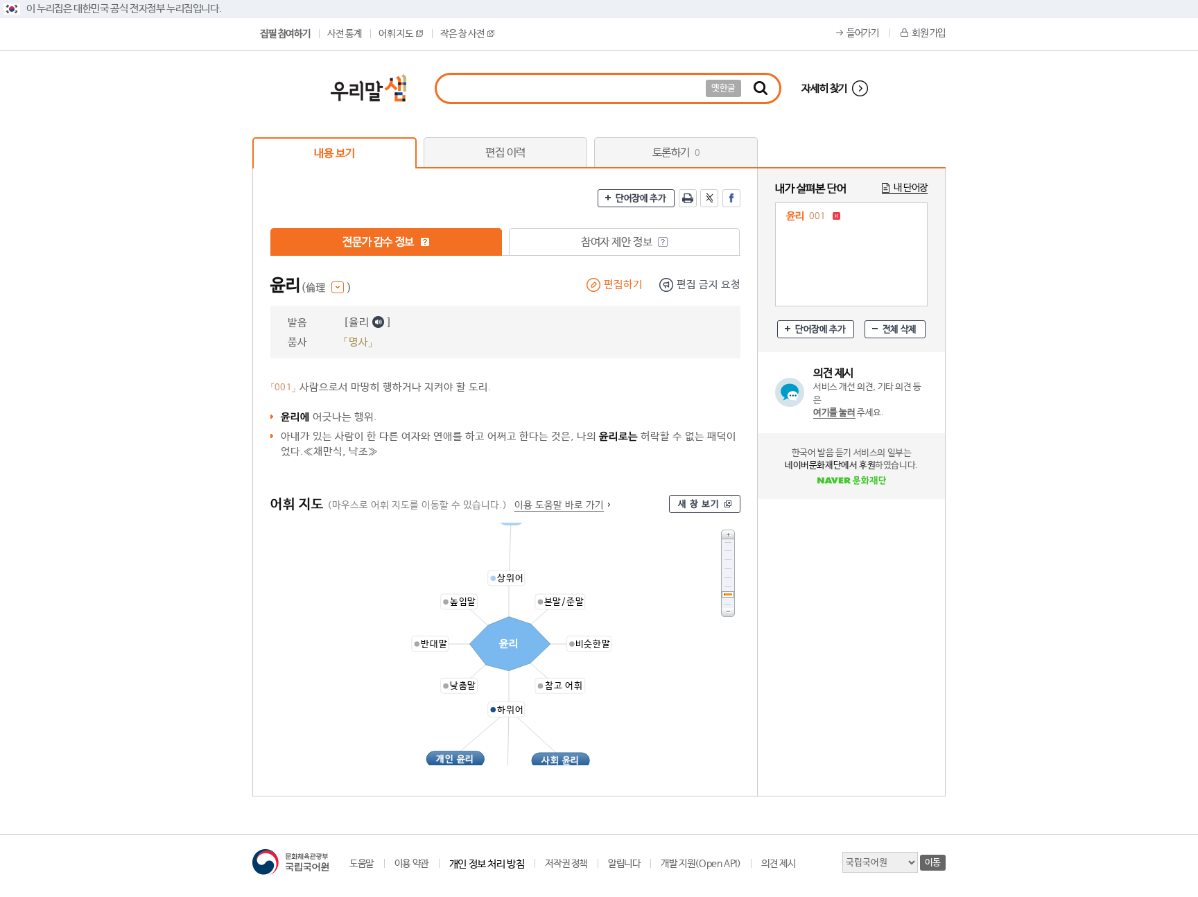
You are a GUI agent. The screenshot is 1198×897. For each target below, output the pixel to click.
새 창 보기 (699, 504)
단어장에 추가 (641, 198)
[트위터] (709, 198)
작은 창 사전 (462, 34)
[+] (728, 534)
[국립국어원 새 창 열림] (290, 862)
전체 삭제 (900, 329)
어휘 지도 (396, 34)
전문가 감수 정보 (379, 242)
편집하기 (623, 284)
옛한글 (723, 88)
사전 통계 (344, 34)
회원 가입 (929, 33)
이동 (933, 862)
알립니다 (624, 863)
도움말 (361, 863)
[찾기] (760, 88)
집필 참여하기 (285, 34)
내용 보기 (334, 153)
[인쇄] (688, 198)
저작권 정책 (566, 863)
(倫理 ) (326, 288)
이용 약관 (411, 863)
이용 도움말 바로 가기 (559, 505)
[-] (728, 612)
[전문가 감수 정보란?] (425, 242)
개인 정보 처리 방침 (487, 864)
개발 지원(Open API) (700, 863)
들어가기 (862, 33)
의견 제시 (778, 863)
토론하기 (676, 152)
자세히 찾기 (824, 88)
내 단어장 (911, 187)
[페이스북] (731, 198)
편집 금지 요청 (708, 284)
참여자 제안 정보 (617, 242)
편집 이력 (505, 152)
